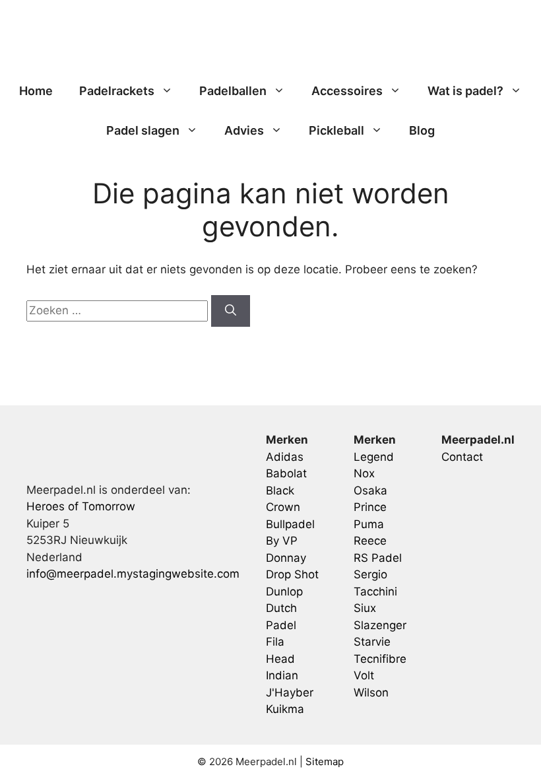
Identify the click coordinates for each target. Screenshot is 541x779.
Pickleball (336, 130)
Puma (369, 524)
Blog (422, 130)
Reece (370, 540)
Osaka (370, 490)
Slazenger (380, 625)
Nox (364, 473)
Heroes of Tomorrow (80, 506)
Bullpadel (290, 524)
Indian (282, 675)
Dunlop (284, 591)
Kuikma (285, 709)
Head (280, 658)
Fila (275, 641)
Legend (374, 456)
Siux (365, 608)
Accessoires (347, 91)
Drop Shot (292, 574)
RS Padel (378, 557)
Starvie (372, 641)
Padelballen (233, 91)
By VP (282, 540)
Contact (462, 456)
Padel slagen (142, 130)
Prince (370, 507)
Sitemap (324, 761)
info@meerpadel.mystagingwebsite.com (132, 573)
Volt (364, 675)
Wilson (371, 692)
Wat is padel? (465, 91)
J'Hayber (289, 692)
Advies (244, 130)
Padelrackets (116, 91)
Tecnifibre (380, 658)
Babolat (286, 473)
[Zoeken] (230, 311)
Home (36, 91)
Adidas (284, 456)
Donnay (286, 557)
